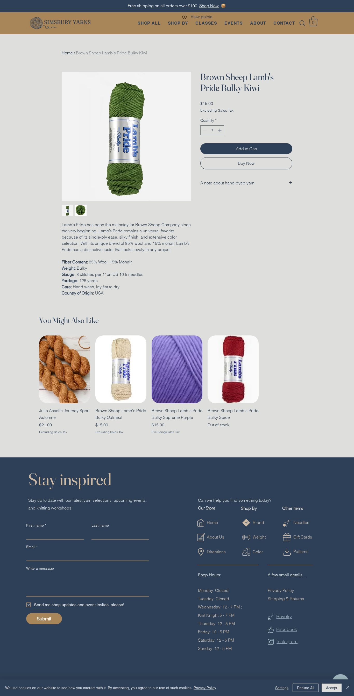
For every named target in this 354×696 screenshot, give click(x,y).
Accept (331, 687)
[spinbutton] (212, 130)
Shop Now (209, 5)
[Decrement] (204, 130)
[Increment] (220, 130)
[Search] (302, 23)
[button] (178, 23)
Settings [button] (281, 687)
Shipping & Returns (286, 598)
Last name (100, 525)
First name (36, 525)
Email (32, 547)
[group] (177, 385)
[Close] (348, 688)
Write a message (40, 568)
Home (67, 52)
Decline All (305, 687)
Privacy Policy (281, 590)
